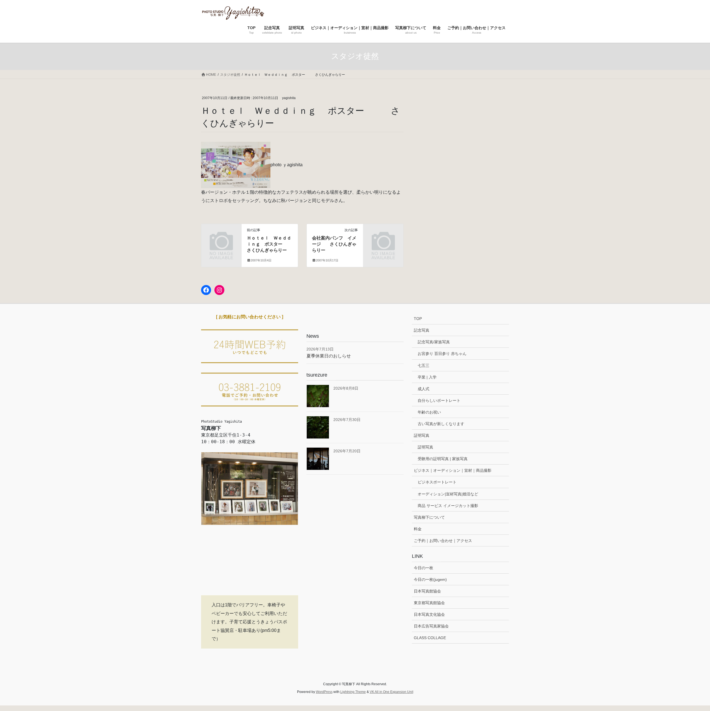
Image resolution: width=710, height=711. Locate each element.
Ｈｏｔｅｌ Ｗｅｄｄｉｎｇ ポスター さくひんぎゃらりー (273, 244)
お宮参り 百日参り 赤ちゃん (442, 353)
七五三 (423, 365)
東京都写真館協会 (429, 603)
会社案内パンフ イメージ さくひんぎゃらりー (334, 244)
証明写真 (421, 435)
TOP (418, 318)
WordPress (324, 692)
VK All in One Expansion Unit (391, 692)
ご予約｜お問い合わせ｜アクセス (443, 540)
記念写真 (421, 330)
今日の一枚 (423, 568)
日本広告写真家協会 (431, 626)
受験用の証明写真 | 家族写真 (443, 459)
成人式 (423, 389)
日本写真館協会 (427, 591)
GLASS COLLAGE (430, 638)
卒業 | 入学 (427, 377)
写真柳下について (429, 517)
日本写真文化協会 (429, 614)
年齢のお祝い (429, 412)
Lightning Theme (353, 692)
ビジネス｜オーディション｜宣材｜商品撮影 (452, 470)
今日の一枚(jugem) (430, 579)
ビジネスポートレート (437, 482)
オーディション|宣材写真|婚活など (448, 494)
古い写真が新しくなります (441, 424)
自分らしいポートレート (439, 400)
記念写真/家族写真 (434, 342)
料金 (418, 529)
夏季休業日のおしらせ (328, 356)
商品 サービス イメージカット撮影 (448, 505)
